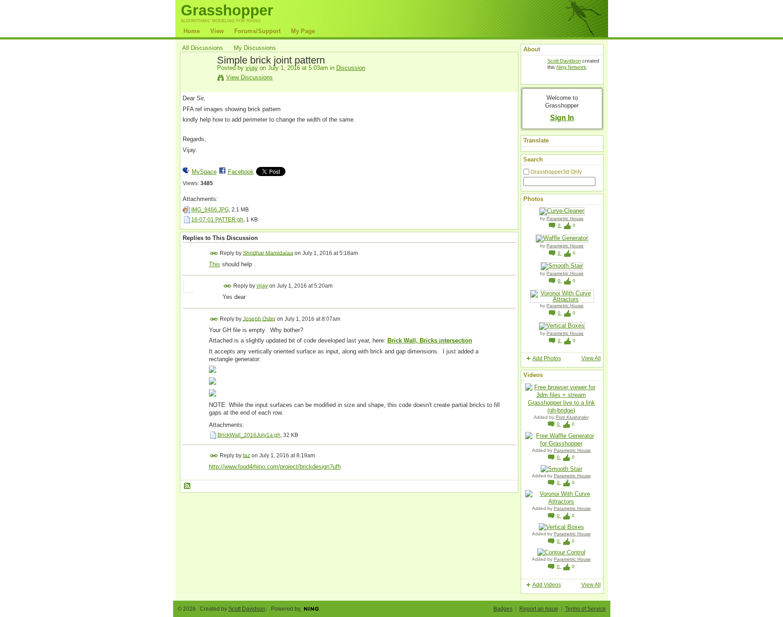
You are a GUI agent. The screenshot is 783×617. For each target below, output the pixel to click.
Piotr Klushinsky (572, 417)
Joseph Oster (259, 318)
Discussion (350, 67)
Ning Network (571, 67)
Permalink (214, 253)
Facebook (241, 171)
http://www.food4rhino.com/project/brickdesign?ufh (275, 466)
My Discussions (255, 47)
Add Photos (546, 358)
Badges (502, 609)
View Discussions (249, 77)
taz (246, 455)
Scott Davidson (564, 61)
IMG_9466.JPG (210, 209)
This (214, 264)
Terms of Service (585, 609)
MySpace (204, 171)
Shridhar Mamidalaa (268, 253)
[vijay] (197, 81)
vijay (252, 67)
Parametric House (565, 218)
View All (591, 358)
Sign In (562, 117)
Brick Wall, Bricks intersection (429, 340)
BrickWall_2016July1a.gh (249, 435)
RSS (188, 486)
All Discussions (202, 47)
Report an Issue (538, 609)
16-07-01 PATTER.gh (217, 219)
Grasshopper (227, 10)
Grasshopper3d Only (556, 172)
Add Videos (546, 585)
